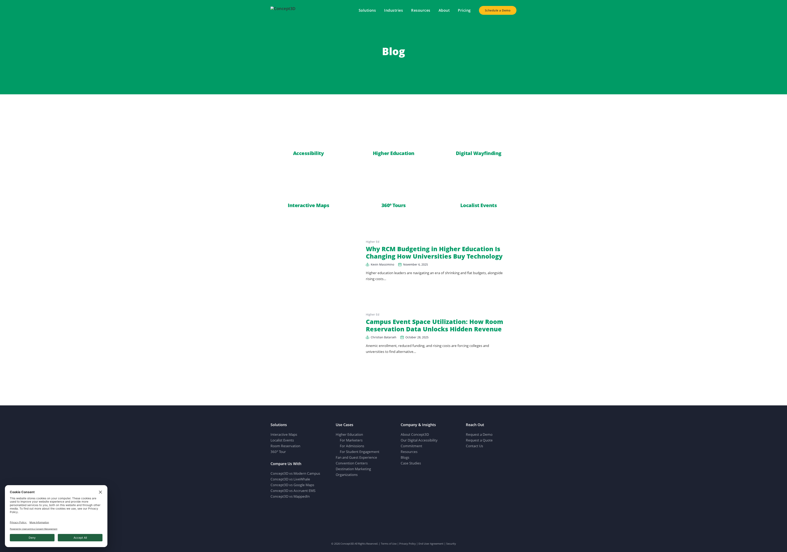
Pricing (464, 10)
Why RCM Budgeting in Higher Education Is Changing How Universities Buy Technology (434, 252)
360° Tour (278, 451)
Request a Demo (479, 434)
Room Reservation (285, 446)
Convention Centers (352, 463)
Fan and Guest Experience (356, 457)
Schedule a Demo (498, 10)
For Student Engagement (359, 451)
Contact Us (474, 446)
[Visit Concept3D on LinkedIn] (467, 456)
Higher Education (349, 434)
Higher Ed (372, 242)
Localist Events (282, 440)
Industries (393, 10)
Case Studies (411, 463)
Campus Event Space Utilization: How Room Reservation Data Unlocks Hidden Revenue (434, 325)
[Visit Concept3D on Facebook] (475, 456)
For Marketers (351, 440)
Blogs (405, 457)
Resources (420, 10)
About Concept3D (415, 434)
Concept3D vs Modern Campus (295, 473)
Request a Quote (479, 440)
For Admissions (352, 446)
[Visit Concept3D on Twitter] (482, 456)
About (444, 10)
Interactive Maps (284, 434)
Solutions (367, 10)
